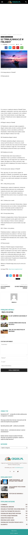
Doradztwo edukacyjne (7, 518)
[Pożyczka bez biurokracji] (4, 495)
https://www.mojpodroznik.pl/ (15, 269)
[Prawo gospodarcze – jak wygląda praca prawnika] (4, 481)
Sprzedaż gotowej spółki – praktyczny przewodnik (12, 426)
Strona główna (4, 34)
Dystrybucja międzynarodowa (9, 515)
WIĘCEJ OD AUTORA (7, 312)
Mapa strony (14, 530)
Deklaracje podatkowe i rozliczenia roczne (13, 509)
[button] (26, 2)
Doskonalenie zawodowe (7, 507)
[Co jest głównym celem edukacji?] (4, 317)
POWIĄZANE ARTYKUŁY (7, 310)
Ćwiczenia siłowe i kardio (7, 520)
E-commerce (4, 504)
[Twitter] (17, 471)
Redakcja (5, 44)
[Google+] (14, 471)
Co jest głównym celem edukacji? (18, 316)
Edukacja (2, 36)
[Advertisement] (14, 18)
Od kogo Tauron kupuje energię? (21, 287)
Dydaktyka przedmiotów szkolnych (10, 511)
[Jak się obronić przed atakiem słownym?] (4, 488)
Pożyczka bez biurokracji (16, 493)
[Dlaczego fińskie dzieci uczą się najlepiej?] (4, 324)
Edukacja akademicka (8, 36)
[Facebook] (10, 471)
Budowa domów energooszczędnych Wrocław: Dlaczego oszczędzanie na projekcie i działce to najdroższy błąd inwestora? (12, 437)
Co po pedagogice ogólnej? (5, 287)
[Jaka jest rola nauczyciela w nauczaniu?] (4, 331)
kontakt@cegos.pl (19, 467)
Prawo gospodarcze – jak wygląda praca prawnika (16, 480)
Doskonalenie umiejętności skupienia (11, 513)
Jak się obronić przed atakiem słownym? (17, 487)
